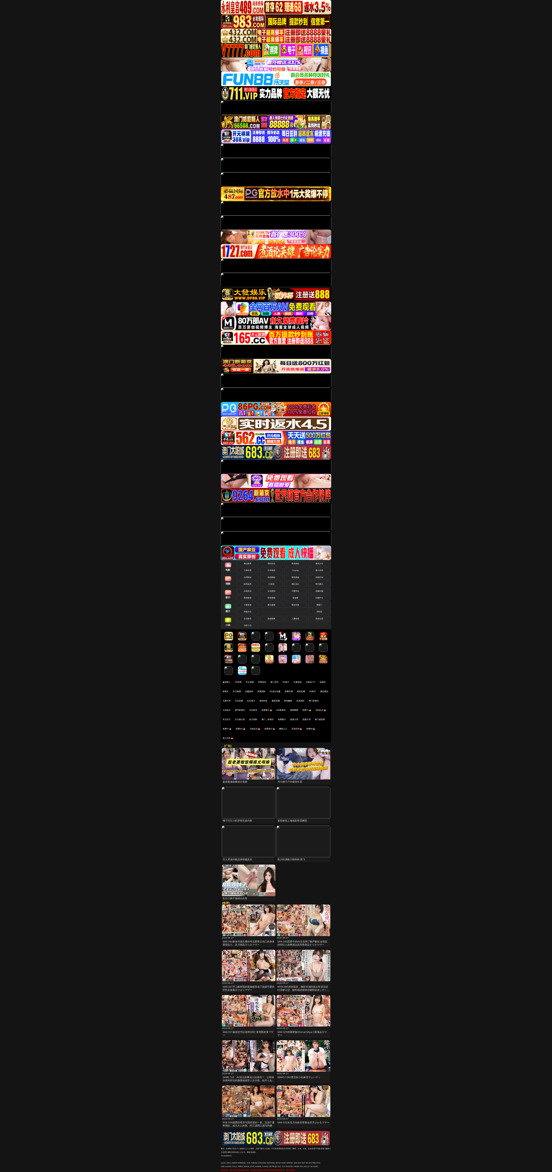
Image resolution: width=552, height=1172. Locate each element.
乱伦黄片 (251, 700)
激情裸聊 (294, 710)
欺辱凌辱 (247, 584)
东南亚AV (319, 577)
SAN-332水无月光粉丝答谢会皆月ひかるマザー (303, 1122)
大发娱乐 (227, 710)
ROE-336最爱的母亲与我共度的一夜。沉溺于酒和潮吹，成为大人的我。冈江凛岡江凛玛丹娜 (249, 1124)
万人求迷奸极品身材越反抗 (237, 859)
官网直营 (262, 682)
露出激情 (271, 605)
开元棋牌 (250, 682)
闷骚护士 (319, 597)
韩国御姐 (271, 577)
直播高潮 (289, 691)
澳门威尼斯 (320, 719)
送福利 (323, 682)
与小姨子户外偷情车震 (289, 781)
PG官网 (238, 682)
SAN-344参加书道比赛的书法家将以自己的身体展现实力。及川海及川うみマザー (249, 943)
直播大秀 (306, 719)
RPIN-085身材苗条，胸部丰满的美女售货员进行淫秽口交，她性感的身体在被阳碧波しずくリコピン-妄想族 (303, 990)
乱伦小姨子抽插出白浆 (235, 898)
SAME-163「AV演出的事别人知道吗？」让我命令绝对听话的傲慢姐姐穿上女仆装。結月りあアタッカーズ (249, 1080)
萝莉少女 (319, 563)
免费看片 (282, 719)
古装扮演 (247, 591)
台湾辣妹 (247, 577)
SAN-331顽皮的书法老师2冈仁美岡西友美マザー (248, 1033)
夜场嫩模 (288, 700)
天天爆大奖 (240, 719)
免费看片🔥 (266, 710)
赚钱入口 (283, 728)
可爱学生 (295, 591)
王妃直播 (239, 700)
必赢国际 (249, 691)
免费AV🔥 (310, 728)
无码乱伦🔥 (320, 710)
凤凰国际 (261, 691)
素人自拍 (319, 570)
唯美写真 (295, 605)
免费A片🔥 (241, 728)
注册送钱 (298, 682)
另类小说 (247, 625)
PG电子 (286, 682)
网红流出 (295, 584)
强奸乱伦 (271, 563)
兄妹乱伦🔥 (255, 728)
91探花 (271, 584)
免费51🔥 (306, 710)
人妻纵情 (295, 618)
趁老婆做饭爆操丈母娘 (235, 781)
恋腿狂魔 (319, 591)
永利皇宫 (253, 710)
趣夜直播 (276, 700)
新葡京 (226, 691)
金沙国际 (253, 719)
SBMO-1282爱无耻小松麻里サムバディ (299, 1077)
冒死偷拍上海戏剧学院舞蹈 (292, 820)
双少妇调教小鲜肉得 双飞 (291, 859)
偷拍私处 (263, 700)
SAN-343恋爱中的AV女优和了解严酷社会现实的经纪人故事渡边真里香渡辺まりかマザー (302, 943)
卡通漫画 (247, 605)
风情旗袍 (247, 597)
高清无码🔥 (297, 728)
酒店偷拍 (324, 691)
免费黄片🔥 (269, 728)
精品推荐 (247, 563)
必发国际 (300, 700)
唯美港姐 (295, 577)
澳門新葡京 (240, 710)
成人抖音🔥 (228, 738)
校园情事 (271, 618)
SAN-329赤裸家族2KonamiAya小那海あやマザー (302, 1033)
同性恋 (319, 611)
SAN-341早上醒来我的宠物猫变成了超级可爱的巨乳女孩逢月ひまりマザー (249, 988)
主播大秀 (227, 700)
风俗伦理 (319, 618)
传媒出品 (247, 611)
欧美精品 (295, 563)
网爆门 (319, 605)
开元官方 (227, 719)
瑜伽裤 (295, 597)
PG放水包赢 (275, 691)
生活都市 (247, 618)
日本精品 (271, 570)
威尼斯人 (227, 682)
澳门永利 (274, 682)
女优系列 (271, 591)
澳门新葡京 (314, 700)
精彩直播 (301, 691)
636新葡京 (281, 710)
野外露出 (319, 584)
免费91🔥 (227, 728)
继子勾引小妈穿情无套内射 (237, 820)
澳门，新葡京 (267, 719)
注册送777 (310, 682)
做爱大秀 (294, 719)
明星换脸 (271, 597)
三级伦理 (247, 570)
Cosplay (295, 570)
